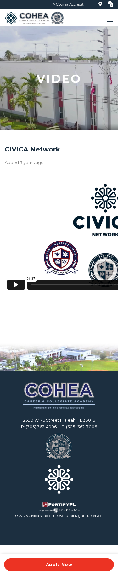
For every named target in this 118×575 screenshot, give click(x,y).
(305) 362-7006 (81, 426)
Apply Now (59, 564)
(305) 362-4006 (41, 426)
